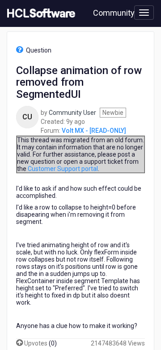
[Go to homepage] (39, 13)
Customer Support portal (63, 168)
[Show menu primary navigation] (144, 12)
